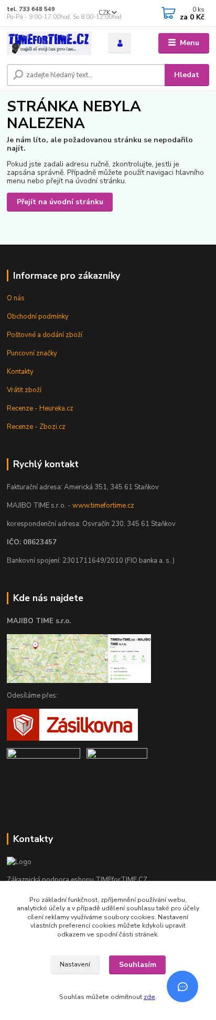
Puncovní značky (32, 353)
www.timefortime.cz (103, 505)
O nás (16, 298)
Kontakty (20, 371)
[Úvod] (49, 43)
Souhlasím (137, 965)
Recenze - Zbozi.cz (36, 427)
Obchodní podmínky (38, 316)
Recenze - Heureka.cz (40, 408)
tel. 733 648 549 (31, 9)
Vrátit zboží (24, 390)
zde (149, 997)
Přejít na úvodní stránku (60, 202)
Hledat (186, 75)
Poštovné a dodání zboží (44, 335)
